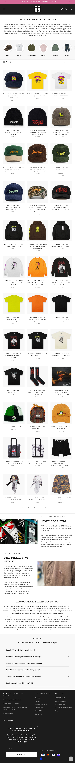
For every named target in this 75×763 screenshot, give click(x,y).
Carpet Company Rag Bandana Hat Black (14, 499)
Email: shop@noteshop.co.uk (12, 700)
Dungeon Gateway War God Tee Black (37, 355)
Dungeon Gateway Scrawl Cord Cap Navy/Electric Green (14, 207)
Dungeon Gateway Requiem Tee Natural (61, 355)
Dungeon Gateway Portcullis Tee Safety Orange (37, 319)
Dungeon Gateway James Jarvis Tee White (61, 95)
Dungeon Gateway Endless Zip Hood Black (61, 245)
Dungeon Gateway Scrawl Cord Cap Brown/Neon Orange (37, 169)
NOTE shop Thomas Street (63, 707)
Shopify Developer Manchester (46, 750)
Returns (37, 701)
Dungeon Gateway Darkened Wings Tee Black (13, 356)
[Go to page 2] (52, 508)
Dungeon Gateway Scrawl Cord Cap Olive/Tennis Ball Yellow (61, 170)
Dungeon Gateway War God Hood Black (13, 245)
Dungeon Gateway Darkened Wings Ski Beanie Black (37, 132)
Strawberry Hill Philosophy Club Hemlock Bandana (61, 392)
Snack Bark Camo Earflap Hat (37, 428)
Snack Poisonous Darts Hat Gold (61, 428)
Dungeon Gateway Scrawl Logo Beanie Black (13, 132)
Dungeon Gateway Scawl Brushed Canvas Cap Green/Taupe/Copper (13, 169)
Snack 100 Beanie (13, 427)
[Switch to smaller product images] (7, 62)
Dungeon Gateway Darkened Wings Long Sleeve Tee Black (61, 282)
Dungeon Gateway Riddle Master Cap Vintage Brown (61, 132)
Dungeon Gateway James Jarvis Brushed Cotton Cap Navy (13, 96)
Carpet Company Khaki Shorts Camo (61, 499)
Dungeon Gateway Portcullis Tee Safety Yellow (14, 319)
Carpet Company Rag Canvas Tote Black (14, 462)
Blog (56, 711)
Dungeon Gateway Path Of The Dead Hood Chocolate (37, 246)
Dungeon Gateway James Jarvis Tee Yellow (37, 95)
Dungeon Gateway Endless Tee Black (61, 318)
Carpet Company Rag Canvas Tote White (37, 462)
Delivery (37, 698)
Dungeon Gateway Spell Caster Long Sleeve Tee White (14, 282)
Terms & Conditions (41, 704)
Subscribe (21, 754)
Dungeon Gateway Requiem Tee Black (14, 391)
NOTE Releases (60, 704)
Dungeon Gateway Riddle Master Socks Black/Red (37, 392)
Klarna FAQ (38, 711)
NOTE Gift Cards (60, 698)
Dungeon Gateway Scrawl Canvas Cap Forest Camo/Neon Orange (37, 208)
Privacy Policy (39, 707)
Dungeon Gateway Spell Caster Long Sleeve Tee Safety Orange (37, 282)
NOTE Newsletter (60, 701)
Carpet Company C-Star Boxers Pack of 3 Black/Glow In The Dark (61, 463)
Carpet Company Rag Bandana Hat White (37, 499)
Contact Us (38, 714)
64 (46, 508)
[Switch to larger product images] (4, 62)
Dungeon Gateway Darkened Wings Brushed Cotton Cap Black (61, 208)
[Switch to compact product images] (10, 62)
